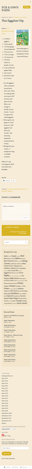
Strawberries (16, 296)
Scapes (20, 293)
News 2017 (5, 388)
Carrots (7, 263)
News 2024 (5, 406)
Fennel (21, 273)
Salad (9, 293)
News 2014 (5, 381)
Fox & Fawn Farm (10, 9)
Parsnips (17, 286)
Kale (11, 278)
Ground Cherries (18, 275)
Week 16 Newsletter (10, 340)
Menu (27, 7)
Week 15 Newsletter (10, 345)
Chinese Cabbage (13, 266)
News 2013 (5, 378)
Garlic (22, 189)
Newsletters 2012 (6, 420)
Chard (6, 266)
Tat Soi (6, 301)
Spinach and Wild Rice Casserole (14, 315)
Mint (26, 280)
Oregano (6, 286)
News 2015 (5, 383)
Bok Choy (7, 261)
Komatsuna (7, 280)
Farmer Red (17, 17)
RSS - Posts (7, 436)
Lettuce (15, 280)
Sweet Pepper (14, 298)
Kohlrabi (16, 278)
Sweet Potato (23, 298)
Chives (20, 266)
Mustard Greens (13, 283)
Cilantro (10, 189)
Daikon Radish (11, 270)
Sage (5, 293)
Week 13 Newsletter (10, 355)
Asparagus (18, 256)
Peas (24, 286)
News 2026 (5, 411)
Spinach (10, 296)
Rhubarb (20, 291)
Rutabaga (24, 291)
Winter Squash (22, 303)
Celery (23, 263)
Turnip (25, 301)
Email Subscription (8, 439)
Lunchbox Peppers (21, 280)
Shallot (24, 293)
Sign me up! (7, 453)
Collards (13, 268)
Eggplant (16, 189)
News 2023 (5, 403)
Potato (6, 288)
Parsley (10, 191)
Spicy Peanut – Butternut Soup (13, 335)
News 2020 (5, 396)
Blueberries (22, 258)
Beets (17, 258)
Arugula (13, 256)
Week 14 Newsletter (10, 350)
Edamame (20, 270)
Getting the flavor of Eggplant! (18, 232)
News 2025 (5, 408)
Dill (16, 270)
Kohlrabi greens (22, 278)
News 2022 (5, 401)
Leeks (12, 280)
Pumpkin (11, 288)
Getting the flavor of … (8, 376)
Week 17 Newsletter (10, 330)
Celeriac (19, 263)
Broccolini (19, 261)
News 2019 (5, 393)
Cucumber (22, 268)
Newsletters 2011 (6, 418)
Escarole (16, 273)
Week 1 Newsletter (9, 320)
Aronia (9, 256)
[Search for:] (30, 2)
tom (9, 301)
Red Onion (14, 291)
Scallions (15, 293)
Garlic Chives (12, 275)
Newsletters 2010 (6, 415)
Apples (6, 256)
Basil (22, 256)
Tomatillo (13, 301)
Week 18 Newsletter (10, 325)
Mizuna (6, 283)
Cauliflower (13, 263)
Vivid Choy (14, 303)
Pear (21, 286)
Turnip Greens (8, 303)
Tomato (19, 301)
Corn (17, 268)
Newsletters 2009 (7, 413)
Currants (5, 270)
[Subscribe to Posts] (3, 436)
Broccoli (14, 261)
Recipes (24, 17)
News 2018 (5, 391)
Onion (20, 283)
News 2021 (5, 398)
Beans (6, 258)
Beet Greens (11, 258)
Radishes (21, 289)
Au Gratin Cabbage (12, 227)
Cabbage (24, 261)
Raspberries (7, 291)
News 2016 (5, 386)
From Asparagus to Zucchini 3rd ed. (8, 31)
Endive (12, 273)
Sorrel (5, 296)
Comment (24, 217)
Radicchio (15, 288)
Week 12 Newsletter (10, 359)
